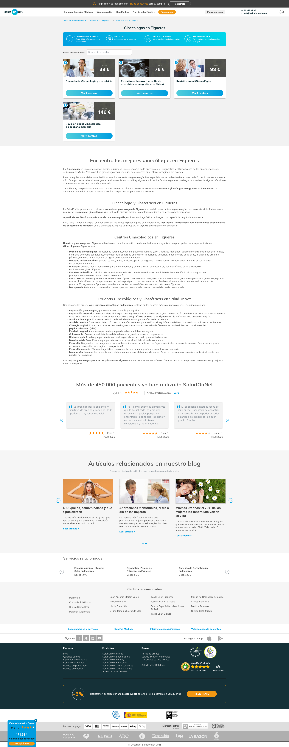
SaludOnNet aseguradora (116, 656)
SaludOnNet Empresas (114, 662)
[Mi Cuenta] (281, 12)
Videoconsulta (104, 12)
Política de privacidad (75, 665)
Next (230, 500)
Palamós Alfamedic (79, 611)
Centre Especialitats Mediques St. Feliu (167, 608)
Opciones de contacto (75, 659)
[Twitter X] (86, 638)
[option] (144, 420)
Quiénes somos (71, 656)
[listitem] (89, 78)
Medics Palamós (200, 606)
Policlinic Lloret (118, 601)
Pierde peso (167, 12)
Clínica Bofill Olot (200, 601)
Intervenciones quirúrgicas (165, 629)
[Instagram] (93, 638)
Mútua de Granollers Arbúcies (207, 596)
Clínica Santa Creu (79, 607)
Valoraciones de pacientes (206, 629)
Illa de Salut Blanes (161, 613)
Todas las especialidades (73, 20)
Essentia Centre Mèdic (163, 601)
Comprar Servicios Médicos (78, 12)
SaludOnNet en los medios (155, 656)
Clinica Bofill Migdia (202, 610)
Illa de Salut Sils (118, 606)
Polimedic (74, 597)
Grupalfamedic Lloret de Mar (125, 610)
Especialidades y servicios (83, 629)
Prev (58, 500)
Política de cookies (73, 668)
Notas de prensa (150, 653)
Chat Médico (122, 12)
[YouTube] (99, 638)
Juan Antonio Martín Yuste (124, 596)
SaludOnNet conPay (113, 659)
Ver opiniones (22, 743)
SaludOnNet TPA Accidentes (117, 665)
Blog (65, 653)
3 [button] (150, 446)
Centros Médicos (124, 629)
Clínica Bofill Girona (80, 602)
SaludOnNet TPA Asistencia (117, 668)
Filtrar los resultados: (74, 52)
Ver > (177, 392)
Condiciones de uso (73, 662)
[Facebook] (79, 638)
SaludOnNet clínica (112, 653)
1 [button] (141, 446)
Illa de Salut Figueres (162, 596)
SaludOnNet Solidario (153, 665)
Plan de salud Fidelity (144, 12)
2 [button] (146, 446)
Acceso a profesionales (114, 671)
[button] (61, 420)
